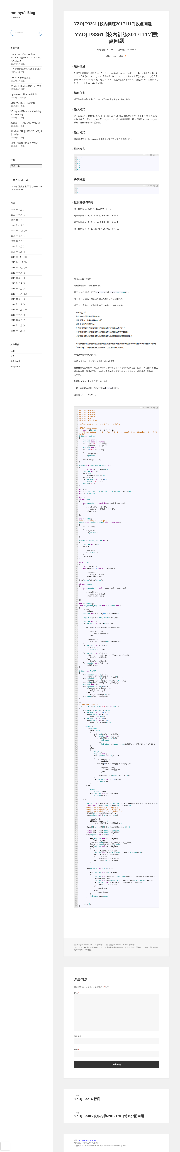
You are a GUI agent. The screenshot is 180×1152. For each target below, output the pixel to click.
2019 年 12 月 (17, 257)
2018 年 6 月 (16, 330)
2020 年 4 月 (16, 251)
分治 (137, 947)
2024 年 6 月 (16, 209)
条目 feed (15, 361)
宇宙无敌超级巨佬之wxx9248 (28, 186)
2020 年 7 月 (16, 241)
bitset (121, 947)
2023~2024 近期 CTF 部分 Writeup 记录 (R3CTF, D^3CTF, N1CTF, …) (26, 57)
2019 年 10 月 (17, 267)
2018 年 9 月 (16, 314)
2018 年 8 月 (16, 320)
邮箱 (76, 1049)
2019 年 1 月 (16, 309)
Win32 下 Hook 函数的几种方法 (26, 86)
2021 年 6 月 (16, 235)
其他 (132, 947)
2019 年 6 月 (16, 288)
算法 (88, 947)
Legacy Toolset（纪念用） (23, 102)
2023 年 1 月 (16, 220)
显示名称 (78, 1036)
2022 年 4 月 (16, 225)
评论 (76, 993)
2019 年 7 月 (16, 283)
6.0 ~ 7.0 (100, 947)
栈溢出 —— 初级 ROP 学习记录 (25, 122)
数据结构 (113, 947)
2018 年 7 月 (16, 325)
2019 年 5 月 (16, 293)
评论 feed (15, 366)
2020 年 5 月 (16, 246)
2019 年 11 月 (17, 262)
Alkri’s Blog (19, 189)
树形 (81, 950)
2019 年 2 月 (16, 304)
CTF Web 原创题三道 (21, 77)
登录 (13, 356)
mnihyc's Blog (23, 12)
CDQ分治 (144, 947)
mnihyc (79, 947)
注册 (13, 350)
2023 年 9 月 (16, 214)
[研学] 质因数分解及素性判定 (24, 142)
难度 (93, 947)
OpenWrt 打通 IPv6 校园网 (24, 94)
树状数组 (88, 950)
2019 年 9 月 (16, 272)
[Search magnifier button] (39, 33)
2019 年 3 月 (16, 299)
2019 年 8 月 (16, 278)
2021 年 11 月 (17, 230)
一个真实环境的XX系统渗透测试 (26, 69)
